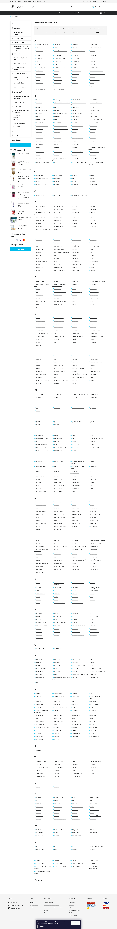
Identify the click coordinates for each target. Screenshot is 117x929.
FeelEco (38, 289)
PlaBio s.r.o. (93, 620)
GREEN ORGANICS (59, 336)
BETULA (56, 120)
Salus (91, 693)
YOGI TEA (75, 847)
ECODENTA (93, 240)
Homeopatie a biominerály (74, 910)
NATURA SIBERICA (41, 546)
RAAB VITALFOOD (77, 659)
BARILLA (56, 108)
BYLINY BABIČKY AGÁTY (42, 163)
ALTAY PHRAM (76, 62)
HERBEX (92, 365)
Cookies (46, 910)
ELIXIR (74, 255)
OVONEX (92, 600)
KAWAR (74, 438)
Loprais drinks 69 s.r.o (41, 491)
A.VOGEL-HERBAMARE (42, 45)
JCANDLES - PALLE (77, 422)
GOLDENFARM (58, 324)
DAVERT (38, 209)
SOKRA (74, 721)
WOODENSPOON (77, 836)
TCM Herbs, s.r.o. (58, 761)
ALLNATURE (39, 59)
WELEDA (92, 830)
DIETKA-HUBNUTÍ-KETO (20, 73)
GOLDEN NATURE (41, 324)
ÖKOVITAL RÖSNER (59, 603)
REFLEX (92, 665)
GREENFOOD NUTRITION (97, 336)
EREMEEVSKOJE (40, 267)
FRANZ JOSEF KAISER (60, 301)
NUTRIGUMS (57, 569)
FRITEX (74, 304)
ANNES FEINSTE (76, 71)
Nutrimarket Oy (94, 569)
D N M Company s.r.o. (42, 206)
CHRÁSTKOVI (75, 397)
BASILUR (56, 111)
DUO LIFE (56, 229)
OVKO (56, 600)
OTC (91, 597)
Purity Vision (93, 635)
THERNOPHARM (58, 767)
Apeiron (56, 74)
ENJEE (56, 261)
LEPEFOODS (57, 482)
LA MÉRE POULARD (41, 466)
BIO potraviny (72, 902)
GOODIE (74, 327)
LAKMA (38, 471)
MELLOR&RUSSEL (76, 514)
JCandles (56, 422)
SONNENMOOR (76, 724)
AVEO (91, 86)
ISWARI (38, 411)
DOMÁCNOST (18, 106)
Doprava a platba (27, 1)
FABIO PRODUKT (40, 281)
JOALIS (92, 422)
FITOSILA (74, 295)
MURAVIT (38, 526)
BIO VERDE (75, 129)
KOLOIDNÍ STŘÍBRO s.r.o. (42, 444)
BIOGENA (57, 132)
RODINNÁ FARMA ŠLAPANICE (80, 675)
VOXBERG (93, 819)
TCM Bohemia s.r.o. (41, 761)
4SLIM (37, 884)
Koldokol (92, 441)
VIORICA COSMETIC (77, 807)
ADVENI (74, 48)
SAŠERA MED (57, 704)
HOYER (92, 377)
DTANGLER (93, 226)
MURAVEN (93, 523)
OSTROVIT (75, 597)
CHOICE (38, 397)
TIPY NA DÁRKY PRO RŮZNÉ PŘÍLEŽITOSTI (21, 111)
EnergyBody (75, 258)
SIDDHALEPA (93, 715)
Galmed (38, 318)
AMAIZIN (38, 65)
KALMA (74, 435)
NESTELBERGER (58, 560)
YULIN (55, 850)
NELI (55, 557)
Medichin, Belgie (58, 511)
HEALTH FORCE (76, 356)
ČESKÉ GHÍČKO (40, 195)
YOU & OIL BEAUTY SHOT (97, 847)
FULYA (37, 307)
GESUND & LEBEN (59, 321)
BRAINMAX (93, 155)
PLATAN (74, 623)
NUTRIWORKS (40, 572)
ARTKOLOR (75, 83)
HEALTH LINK (94, 356)
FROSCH (92, 304)
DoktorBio (74, 220)
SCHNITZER (93, 710)
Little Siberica (75, 488)
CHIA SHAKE (39, 394)
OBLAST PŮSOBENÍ (19, 42)
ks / (21, 249)
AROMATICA (39, 83)
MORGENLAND (94, 520)
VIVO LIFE (75, 816)
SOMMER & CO (40, 724)
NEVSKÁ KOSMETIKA (95, 560)
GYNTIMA (38, 345)
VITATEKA (56, 813)
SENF (73, 707)
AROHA (74, 80)
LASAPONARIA (40, 476)
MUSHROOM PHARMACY (60, 526)
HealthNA (38, 359)
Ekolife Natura (39, 249)
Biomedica (74, 135)
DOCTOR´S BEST (40, 220)
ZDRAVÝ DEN (94, 863)
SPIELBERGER (94, 727)
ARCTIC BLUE (57, 77)
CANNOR (74, 175)
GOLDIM (92, 324)
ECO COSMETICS (76, 240)
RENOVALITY (39, 672)
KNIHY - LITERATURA (19, 102)
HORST (56, 377)
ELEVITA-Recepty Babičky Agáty (62, 252)
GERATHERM (93, 318)
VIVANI (92, 813)
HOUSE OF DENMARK (78, 377)
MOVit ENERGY (76, 523)
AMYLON (92, 65)
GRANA (56, 333)
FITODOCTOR (39, 295)
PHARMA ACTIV (94, 617)
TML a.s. (92, 770)
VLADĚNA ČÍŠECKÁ (95, 816)
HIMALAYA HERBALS (59, 371)
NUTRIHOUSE (75, 569)
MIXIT (73, 517)
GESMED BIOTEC (40, 321)
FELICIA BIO (57, 289)
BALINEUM (39, 108)
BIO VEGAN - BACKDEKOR (61, 129)
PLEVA (92, 623)
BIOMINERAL (39, 138)
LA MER (92, 461)
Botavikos (74, 155)
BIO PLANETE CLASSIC (42, 126)
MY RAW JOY (75, 526)
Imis (37, 408)
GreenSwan (39, 339)
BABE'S (38, 100)
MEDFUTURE (75, 508)
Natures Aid (39, 554)
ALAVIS (38, 56)
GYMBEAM (93, 342)
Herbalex (38, 365)
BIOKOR (92, 132)
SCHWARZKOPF (40, 715)
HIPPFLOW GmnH (95, 371)
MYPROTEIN (57, 529)
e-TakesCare (39, 240)
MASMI (74, 505)
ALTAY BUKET (57, 62)
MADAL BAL (57, 502)
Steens (74, 730)
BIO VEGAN (39, 129)
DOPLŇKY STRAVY (19, 38)
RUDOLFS (38, 683)
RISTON (56, 675)
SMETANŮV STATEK (59, 721)
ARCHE (38, 80)
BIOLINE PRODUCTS (41, 135)
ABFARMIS (57, 45)
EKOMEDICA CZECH (59, 249)
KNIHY (74, 441)
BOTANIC (56, 155)
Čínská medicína (72, 912)
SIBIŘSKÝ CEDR (76, 715)
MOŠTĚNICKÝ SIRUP (41, 523)
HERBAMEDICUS (58, 365)
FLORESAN (57, 298)
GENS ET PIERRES (77, 318)
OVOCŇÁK (75, 600)
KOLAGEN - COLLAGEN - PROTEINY (21, 78)
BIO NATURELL (58, 123)
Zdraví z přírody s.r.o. (77, 863)
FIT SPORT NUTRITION (60, 292)
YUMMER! (92, 850)
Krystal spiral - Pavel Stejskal (43, 451)
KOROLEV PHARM (41, 448)
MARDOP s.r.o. (94, 502)
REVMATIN (75, 672)
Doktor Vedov (57, 220)
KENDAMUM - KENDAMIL (97, 438)
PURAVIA (56, 635)
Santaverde (57, 701)
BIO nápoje (71, 905)
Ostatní (97, 32)
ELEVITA (38, 252)
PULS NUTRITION (94, 632)
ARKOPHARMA (58, 80)
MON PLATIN (75, 520)
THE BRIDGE (93, 764)
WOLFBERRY (57, 836)
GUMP (56, 342)
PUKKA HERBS (76, 632)
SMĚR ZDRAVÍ (40, 721)
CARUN (92, 175)
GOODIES (93, 327)
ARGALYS (74, 77)
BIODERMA (39, 132)
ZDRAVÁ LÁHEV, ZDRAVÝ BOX (20, 58)
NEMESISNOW (94, 557)
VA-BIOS (38, 798)
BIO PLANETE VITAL (77, 126)
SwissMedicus (39, 739)
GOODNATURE (40, 330)
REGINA (56, 669)
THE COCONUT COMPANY (43, 767)
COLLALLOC (75, 181)
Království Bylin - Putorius (78, 448)
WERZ (55, 833)
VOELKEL (38, 819)
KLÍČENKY (15, 117)
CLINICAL (56, 181)
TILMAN (38, 770)
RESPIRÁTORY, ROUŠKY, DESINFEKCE (20, 92)
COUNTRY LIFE (58, 184)
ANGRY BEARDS (94, 68)
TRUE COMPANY (40, 776)
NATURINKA (57, 554)
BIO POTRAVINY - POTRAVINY (19, 28)
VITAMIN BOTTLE (94, 810)
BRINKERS (39, 158)
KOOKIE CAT (75, 444)
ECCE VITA (57, 240)
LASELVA (56, 476)
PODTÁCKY (16, 119)
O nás (11, 1)
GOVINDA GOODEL (95, 330)
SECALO (38, 707)
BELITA (38, 117)
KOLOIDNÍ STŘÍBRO (19, 83)
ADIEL (56, 48)
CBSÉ (73, 178)
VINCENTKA (39, 807)
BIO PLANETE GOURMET (60, 126)
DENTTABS (93, 212)
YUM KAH (74, 850)
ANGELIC (74, 68)
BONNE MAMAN (94, 152)
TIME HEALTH (58, 770)
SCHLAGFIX (75, 710)
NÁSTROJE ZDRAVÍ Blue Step (97, 540)
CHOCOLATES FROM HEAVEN (80, 394)
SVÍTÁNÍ (56, 736)
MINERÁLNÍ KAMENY (59, 517)
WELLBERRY (39, 833)
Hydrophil (56, 383)
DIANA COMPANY (41, 217)
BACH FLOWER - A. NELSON (62, 103)
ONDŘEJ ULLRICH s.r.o (96, 588)
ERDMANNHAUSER (77, 264)
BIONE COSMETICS (77, 138)
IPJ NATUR (93, 408)
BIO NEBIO (75, 123)
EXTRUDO (93, 270)
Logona (92, 488)
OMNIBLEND (57, 588)
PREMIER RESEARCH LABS (79, 626)
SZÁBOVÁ (57, 739)
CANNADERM (58, 175)
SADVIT (38, 693)
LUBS (73, 491)
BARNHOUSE (75, 108)
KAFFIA (56, 435)
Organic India (75, 591)
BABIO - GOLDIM (76, 100)
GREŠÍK (74, 339)
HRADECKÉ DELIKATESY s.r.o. (62, 380)
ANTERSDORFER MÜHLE (96, 71)
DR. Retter (93, 223)
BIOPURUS (75, 141)
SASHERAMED (40, 704)
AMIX (55, 65)
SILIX (37, 718)
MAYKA (92, 505)
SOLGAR (92, 721)
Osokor (56, 597)
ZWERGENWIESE (76, 866)
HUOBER (38, 383)
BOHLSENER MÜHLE (77, 152)
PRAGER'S (57, 626)
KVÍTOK (74, 451)
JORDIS (38, 425)
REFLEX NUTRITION (41, 669)
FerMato (74, 289)
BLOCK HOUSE (40, 152)
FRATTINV (93, 301)
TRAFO (92, 773)
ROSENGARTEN (40, 678)
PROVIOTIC (93, 629)
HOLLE (56, 374)
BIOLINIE (56, 135)
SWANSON (75, 736)
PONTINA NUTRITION (42, 626)
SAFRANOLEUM (58, 693)
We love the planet (59, 830)
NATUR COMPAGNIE (95, 543)
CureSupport (93, 184)
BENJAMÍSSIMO (76, 117)
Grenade (56, 339)
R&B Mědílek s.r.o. (41, 659)
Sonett (55, 724)
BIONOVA (93, 138)
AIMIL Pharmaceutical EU (60, 51)
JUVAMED (56, 425)
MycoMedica (93, 526)
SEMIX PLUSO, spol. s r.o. (60, 707)
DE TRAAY (93, 209)
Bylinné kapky (75, 158)
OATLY (38, 583)
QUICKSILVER (57, 649)
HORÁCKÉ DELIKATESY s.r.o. (79, 374)
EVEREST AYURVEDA (59, 270)
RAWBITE (92, 662)
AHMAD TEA (39, 51)
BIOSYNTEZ (75, 144)
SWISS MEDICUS (94, 736)
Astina (37, 86)
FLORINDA (75, 298)
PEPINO (38, 617)
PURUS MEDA (39, 638)
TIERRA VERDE (94, 767)
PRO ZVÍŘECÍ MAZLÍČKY (20, 63)
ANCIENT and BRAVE (59, 68)
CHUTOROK (93, 397)
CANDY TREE (39, 175)
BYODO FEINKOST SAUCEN (79, 163)
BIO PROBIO (93, 126)
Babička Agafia (58, 100)
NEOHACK (39, 560)
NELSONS (75, 557)
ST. (37, 730)
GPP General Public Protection (44, 333)
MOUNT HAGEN (58, 523)
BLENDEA (57, 147)
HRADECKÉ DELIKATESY (42, 380)
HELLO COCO (94, 359)
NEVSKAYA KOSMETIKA (42, 563)
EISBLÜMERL (75, 246)
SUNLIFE (56, 733)
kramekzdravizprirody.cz (16, 908)
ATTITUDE (56, 86)
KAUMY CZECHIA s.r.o (42, 438)
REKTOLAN (75, 669)
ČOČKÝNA (57, 195)
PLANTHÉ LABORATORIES (61, 623)
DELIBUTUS (57, 212)
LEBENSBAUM (58, 479)
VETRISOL (75, 804)
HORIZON (93, 374)
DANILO (92, 206)
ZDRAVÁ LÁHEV (40, 863)
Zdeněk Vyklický (94, 860)
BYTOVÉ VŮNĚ (16, 126)
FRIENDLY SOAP (58, 304)
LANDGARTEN (58, 471)
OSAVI (92, 594)
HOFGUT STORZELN (41, 374)
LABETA (56, 466)
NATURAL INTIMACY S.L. (60, 546)
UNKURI (38, 787)
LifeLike (92, 482)
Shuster (56, 710)
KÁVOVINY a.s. (58, 438)
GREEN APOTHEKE (77, 333)
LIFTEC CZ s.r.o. (76, 485)
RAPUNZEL (57, 662)
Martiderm (56, 505)
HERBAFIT (57, 362)
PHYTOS (74, 620)
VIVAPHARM (39, 816)
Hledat (71, 7)
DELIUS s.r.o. (75, 212)
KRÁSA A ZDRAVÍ (94, 448)
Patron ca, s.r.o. (94, 614)
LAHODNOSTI (94, 466)
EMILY (37, 258)
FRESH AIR (39, 304)
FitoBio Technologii (77, 292)
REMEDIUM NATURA (95, 669)
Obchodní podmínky (37, 1)
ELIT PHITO (57, 255)
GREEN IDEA (93, 333)
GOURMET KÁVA (58, 330)
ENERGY (56, 258)
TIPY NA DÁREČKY (17, 115)
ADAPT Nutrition (40, 48)
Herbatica (74, 365)
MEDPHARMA (39, 514)
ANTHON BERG (40, 74)
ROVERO (74, 678)
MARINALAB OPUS (41, 505)
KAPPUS (92, 435)
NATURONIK (93, 554)
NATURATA (57, 549)
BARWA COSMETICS (41, 111)
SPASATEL (57, 727)
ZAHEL (38, 860)
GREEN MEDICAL (40, 336)
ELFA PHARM (75, 252)
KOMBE (56, 444)
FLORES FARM (94, 295)
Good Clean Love (40, 327)
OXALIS (38, 603)
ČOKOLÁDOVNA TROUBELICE (80, 195)
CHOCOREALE (94, 394)
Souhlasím (75, 923)
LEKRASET (39, 482)
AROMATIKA (57, 83)
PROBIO (38, 629)
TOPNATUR (57, 773)
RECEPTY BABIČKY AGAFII (79, 665)
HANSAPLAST (58, 356)
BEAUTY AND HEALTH (78, 114)
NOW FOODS (40, 566)
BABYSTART (93, 100)
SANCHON (39, 701)
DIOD (91, 217)
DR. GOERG (57, 223)
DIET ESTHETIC (58, 217)
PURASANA (39, 635)
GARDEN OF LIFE (59, 318)
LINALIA (38, 488)
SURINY (92, 733)
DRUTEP (74, 226)
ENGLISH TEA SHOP (41, 261)
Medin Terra (93, 511)
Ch (77, 28)
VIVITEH (56, 816)
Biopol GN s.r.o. (58, 141)
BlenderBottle (75, 147)
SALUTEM (38, 696)
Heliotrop (74, 359)
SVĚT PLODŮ (39, 736)
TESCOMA (75, 764)
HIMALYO (74, 371)
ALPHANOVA (75, 59)
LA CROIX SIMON (59, 461)
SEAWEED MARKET (95, 704)
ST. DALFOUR (57, 730)
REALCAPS (57, 665)
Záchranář (56, 860)
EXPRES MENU (76, 270)
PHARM (74, 617)
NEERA (38, 557)
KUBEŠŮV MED (58, 451)
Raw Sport (74, 662)
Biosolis (56, 144)
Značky (16, 135)
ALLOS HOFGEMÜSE (59, 59)
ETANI (92, 267)
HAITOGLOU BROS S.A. (42, 356)
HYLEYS (74, 383)
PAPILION (57, 614)
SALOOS (74, 693)
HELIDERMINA (58, 359)
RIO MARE (39, 675)
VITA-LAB (38, 810)
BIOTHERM (93, 144)
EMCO (92, 255)
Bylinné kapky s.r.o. (95, 158)
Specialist (74, 727)
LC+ (91, 476)
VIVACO (74, 813)
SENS (91, 707)
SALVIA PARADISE (59, 696)
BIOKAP (74, 132)
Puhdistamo (57, 632)
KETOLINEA (39, 441)
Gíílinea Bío (75, 321)
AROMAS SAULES (95, 80)
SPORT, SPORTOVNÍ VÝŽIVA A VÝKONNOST (21, 97)
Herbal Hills (75, 362)
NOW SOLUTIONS (59, 566)
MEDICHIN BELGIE (41, 511)
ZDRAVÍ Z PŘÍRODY (59, 863)
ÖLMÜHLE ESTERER (77, 603)
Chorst (56, 397)
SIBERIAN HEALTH (59, 715)
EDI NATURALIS (58, 246)
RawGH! (38, 665)
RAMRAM (38, 662)
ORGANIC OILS (94, 591)
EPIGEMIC (57, 264)
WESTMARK (75, 833)
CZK (86, 1)
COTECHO (93, 181)
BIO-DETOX (93, 129)
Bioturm (38, 147)
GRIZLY (92, 339)
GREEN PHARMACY (77, 336)
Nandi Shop (57, 540)
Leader (38, 479)
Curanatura (75, 184)
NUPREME (75, 566)
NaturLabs (74, 554)
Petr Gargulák (57, 617)
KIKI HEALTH (57, 441)
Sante (73, 701)
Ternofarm (38, 764)
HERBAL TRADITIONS (96, 362)
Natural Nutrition (94, 546)
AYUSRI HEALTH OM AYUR (61, 89)
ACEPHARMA (75, 45)
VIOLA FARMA (58, 807)
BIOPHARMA (39, 141)
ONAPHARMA (76, 588)
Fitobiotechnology (94, 292)
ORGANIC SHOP (40, 594)
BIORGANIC (39, 144)
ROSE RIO (93, 675)
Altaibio (92, 59)
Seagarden (75, 704)
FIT (37, 292)
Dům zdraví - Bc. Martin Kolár (43, 229)
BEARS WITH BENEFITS (60, 114)
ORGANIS (57, 594)
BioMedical (93, 135)
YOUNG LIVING (40, 850)
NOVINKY (16, 23)
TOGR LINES (39, 773)
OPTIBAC (38, 591)
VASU (73, 798)
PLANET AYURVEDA (41, 623)
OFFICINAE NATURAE (78, 583)
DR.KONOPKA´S (58, 226)
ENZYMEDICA (94, 261)
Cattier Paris (57, 178)
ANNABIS (56, 71)
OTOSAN (38, 600)
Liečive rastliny (76, 482)
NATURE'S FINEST (77, 549)
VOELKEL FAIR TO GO (60, 819)
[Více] (103, 13)
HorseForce (39, 377)
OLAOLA (92, 583)
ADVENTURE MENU (95, 48)
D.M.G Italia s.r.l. (58, 206)
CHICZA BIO (57, 394)
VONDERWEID (76, 819)
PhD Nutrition (39, 620)
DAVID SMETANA (58, 209)
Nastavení (41, 926)
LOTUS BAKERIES (58, 491)
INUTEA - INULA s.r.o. (78, 408)
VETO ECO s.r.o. (58, 804)
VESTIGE (38, 804)
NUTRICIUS (39, 569)
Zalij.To (74, 860)
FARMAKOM (75, 284)
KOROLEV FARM (94, 444)
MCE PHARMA (58, 508)
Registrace (103, 1)
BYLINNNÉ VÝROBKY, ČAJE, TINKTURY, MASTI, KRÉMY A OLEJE (21, 48)
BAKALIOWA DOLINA (96, 103)
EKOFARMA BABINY (95, 246)
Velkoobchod (17, 131)
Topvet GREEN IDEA (77, 773)
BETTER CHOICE (40, 120)
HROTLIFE (75, 380)
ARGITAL (92, 77)
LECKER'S (74, 479)
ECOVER (38, 246)
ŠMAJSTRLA (39, 750)
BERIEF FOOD (94, 117)
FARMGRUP (93, 284)
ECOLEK (56, 243)
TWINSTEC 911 (76, 776)
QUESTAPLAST (40, 649)
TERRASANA (57, 764)
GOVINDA (75, 330)
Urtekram (56, 787)
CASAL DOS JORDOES (42, 178)
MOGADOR (93, 517)
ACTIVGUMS (93, 45)
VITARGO (38, 813)
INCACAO (57, 408)
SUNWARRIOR (76, 733)
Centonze (92, 178)
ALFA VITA (75, 56)
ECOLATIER (39, 243)
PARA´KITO (75, 614)
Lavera (74, 476)
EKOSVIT (74, 249)
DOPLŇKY (17, 54)
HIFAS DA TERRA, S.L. (78, 368)
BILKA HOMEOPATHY (96, 120)
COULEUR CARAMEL (41, 184)
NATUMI (74, 543)
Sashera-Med (93, 701)
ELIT (91, 252)
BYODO (56, 163)
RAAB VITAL (57, 659)
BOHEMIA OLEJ (58, 152)
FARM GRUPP (75, 281)
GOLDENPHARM (76, 324)
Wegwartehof (75, 830)
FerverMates (93, 289)
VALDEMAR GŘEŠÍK (59, 798)
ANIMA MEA (39, 71)
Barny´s (92, 108)
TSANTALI (57, 776)
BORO (38, 155)
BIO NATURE (39, 123)
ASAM (92, 83)
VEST (91, 801)
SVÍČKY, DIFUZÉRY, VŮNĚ (20, 123)
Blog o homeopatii (34, 905)
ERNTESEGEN (58, 267)
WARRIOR (38, 830)
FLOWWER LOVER (95, 298)
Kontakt (31, 907)
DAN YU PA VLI (76, 206)
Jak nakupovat (18, 1)
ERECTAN (92, 264)
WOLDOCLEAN (94, 833)
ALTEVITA (92, 62)
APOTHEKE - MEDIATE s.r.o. (97, 74)
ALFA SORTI (57, 56)
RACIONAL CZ (94, 659)
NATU (55, 543)
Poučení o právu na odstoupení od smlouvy (53, 907)
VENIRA (56, 801)
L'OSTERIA (39, 461)
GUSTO (74, 342)
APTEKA (38, 77)
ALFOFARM (93, 56)
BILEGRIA (74, 120)
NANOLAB (75, 540)
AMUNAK (74, 65)
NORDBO (74, 563)
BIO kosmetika (72, 907)
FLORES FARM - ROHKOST (43, 298)
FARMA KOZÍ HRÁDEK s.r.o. (97, 281)
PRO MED (93, 626)
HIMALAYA (39, 371)
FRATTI (74, 301)
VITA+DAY (57, 810)
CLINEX (38, 181)
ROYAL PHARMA (94, 678)
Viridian (92, 807)
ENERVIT (92, 258)
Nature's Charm (94, 549)
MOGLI (38, 520)
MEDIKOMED (75, 511)
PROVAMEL (75, 629)
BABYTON (39, 103)
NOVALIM (93, 563)
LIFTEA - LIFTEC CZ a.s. (60, 485)
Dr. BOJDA (39, 223)
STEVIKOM (93, 730)
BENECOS (57, 117)
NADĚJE (38, 540)
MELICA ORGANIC (59, 514)
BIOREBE (92, 141)
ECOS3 (74, 243)
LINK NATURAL (58, 488)
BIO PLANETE (94, 123)
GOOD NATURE (58, 327)
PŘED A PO (39, 632)
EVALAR (38, 270)
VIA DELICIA (93, 804)
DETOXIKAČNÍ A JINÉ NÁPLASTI (19, 68)
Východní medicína (73, 915)
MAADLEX (39, 502)
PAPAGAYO (39, 614)
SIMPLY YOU (57, 718)
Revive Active (57, 672)
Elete (91, 249)
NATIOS (38, 543)
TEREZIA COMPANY (95, 761)
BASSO (74, 111)
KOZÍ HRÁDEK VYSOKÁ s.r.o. (61, 448)
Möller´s (56, 520)
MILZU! (38, 517)
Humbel (92, 380)
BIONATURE (57, 138)
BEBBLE (92, 114)
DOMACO (93, 220)
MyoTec (38, 529)
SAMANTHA (75, 696)
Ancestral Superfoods (41, 68)
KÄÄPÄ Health (39, 435)
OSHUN (38, 597)
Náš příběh (32, 902)
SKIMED (92, 718)
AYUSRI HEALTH (40, 89)
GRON (38, 342)
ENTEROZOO (75, 261)
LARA (91, 471)
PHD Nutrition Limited (59, 620)
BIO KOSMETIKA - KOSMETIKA (19, 33)
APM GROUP (75, 74)
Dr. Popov (74, 223)
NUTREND (93, 566)
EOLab (38, 264)
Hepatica (38, 362)
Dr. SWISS (39, 226)
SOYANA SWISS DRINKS (42, 727)
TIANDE (74, 767)
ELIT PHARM (39, 255)
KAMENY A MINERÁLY (20, 87)
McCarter (38, 508)
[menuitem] (14, 13)
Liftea (37, 485)
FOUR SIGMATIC (40, 301)
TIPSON (74, 770)
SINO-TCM (75, 718)
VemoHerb (39, 801)
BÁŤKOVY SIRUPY (94, 111)
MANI (73, 502)
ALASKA (92, 51)
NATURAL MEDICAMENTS (79, 546)
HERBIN (38, 368)
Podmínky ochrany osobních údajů (51, 905)
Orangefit (56, 591)
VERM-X (74, 801)
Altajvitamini (39, 62)
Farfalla (56, 281)
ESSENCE (74, 267)
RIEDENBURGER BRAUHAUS (97, 672)
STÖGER (38, 733)
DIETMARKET (75, 217)
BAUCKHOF (39, 114)
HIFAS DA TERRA (58, 368)
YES (55, 847)
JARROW (38, 422)
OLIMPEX (38, 588)
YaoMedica (39, 847)
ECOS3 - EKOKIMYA (95, 243)
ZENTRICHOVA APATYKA (60, 866)
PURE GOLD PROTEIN (78, 635)
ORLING (74, 594)
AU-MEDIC (75, 86)
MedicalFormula (94, 508)
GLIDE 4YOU (93, 321)
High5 (91, 368)
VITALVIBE (75, 810)
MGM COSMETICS (95, 514)
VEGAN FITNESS (94, 798)
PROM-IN (56, 629)
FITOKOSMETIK (58, 295)
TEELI (73, 761)
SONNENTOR (94, 724)
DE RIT (74, 209)
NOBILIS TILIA (58, 563)
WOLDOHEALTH (40, 836)
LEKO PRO (93, 479)
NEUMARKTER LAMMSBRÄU (79, 560)
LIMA (91, 485)
